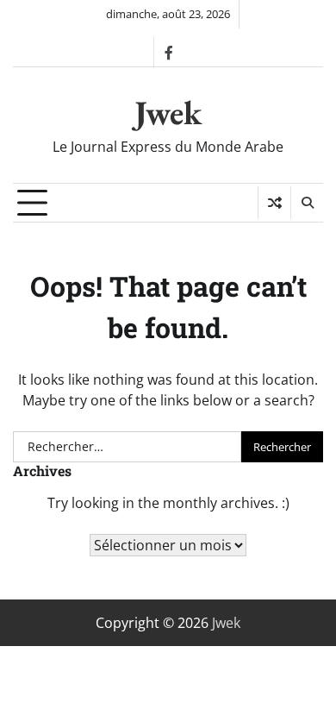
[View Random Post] (274, 202)
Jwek (168, 113)
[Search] (306, 202)
